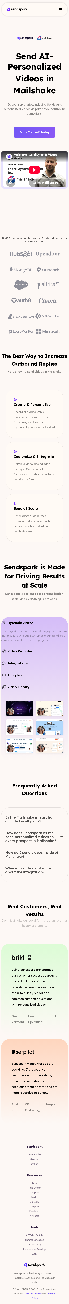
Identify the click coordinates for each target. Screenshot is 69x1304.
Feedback (34, 1211)
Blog (34, 1183)
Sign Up (34, 1159)
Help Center (34, 1187)
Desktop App (34, 1244)
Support (34, 1192)
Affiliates (34, 1215)
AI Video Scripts (34, 1235)
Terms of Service (33, 1293)
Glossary (34, 1201)
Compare (34, 1206)
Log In (34, 1163)
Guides (34, 1197)
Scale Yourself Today (34, 132)
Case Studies (34, 1154)
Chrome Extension (34, 1239)
